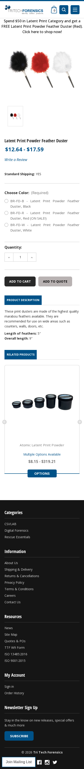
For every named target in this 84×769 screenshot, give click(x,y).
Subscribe (19, 736)
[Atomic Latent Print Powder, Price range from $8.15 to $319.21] (42, 403)
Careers (10, 595)
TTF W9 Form (14, 647)
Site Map (10, 634)
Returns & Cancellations (21, 576)
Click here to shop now (41, 31)
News (8, 628)
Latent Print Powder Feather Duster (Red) (46, 26)
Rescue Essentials (17, 537)
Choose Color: (26, 192)
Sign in (9, 686)
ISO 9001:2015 (15, 660)
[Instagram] (47, 762)
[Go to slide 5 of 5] (4, 422)
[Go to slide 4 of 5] (13, 489)
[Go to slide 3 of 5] (10, 489)
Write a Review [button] (15, 159)
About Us (11, 563)
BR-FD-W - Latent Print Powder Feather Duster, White (45, 227)
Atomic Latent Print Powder (42, 445)
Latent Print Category (44, 20)
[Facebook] (39, 762)
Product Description (23, 300)
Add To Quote (55, 281)
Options (42, 473)
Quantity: (13, 247)
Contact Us (12, 602)
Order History (14, 693)
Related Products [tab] (20, 354)
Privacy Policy (14, 582)
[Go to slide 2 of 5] (80, 422)
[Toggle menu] (75, 9)
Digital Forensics (16, 530)
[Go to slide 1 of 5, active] (4, 489)
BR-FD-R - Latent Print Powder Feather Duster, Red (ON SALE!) (45, 215)
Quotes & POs (15, 641)
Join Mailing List (19, 762)
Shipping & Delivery (18, 569)
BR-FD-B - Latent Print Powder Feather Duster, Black (45, 204)
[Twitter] (55, 762)
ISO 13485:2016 (15, 654)
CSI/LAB (10, 524)
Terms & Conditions (19, 589)
